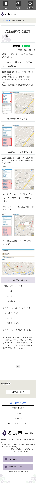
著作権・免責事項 (18, 408)
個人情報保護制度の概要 (18, 403)
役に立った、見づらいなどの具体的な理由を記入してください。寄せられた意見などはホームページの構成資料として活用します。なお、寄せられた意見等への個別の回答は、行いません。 (17, 343)
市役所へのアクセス (16, 459)
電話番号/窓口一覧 (15, 467)
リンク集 (18, 413)
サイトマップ (18, 418)
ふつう (10, 296)
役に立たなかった (14, 301)
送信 (18, 366)
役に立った (12, 291)
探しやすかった (13, 313)
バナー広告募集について (15, 392)
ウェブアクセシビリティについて (18, 423)
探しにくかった (13, 323)
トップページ (5, 20)
